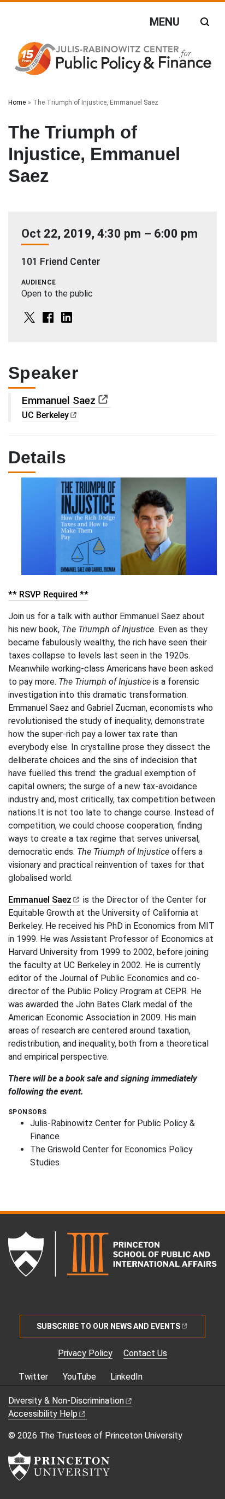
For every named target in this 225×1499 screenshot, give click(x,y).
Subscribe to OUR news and (108, 1326)
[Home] (112, 62)
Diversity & (66, 1400)
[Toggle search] (204, 22)
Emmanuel (59, 400)
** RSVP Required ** (48, 594)
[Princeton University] (59, 1466)
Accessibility (43, 1414)
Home (17, 102)
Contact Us (145, 1353)
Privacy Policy (85, 1353)
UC (45, 415)
